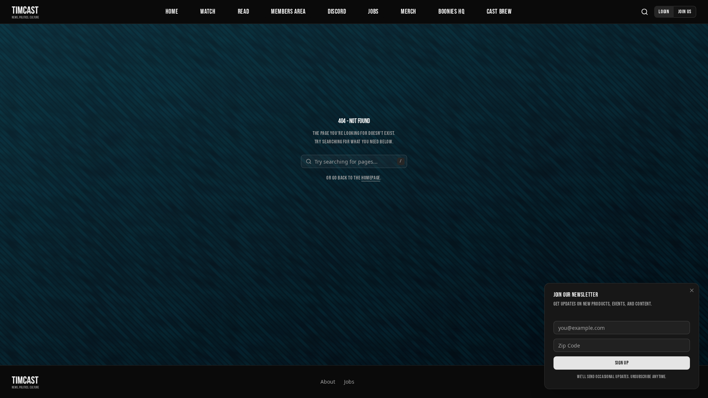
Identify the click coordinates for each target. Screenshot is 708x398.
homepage (370, 178)
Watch (207, 11)
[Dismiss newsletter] (691, 290)
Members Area (288, 11)
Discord (337, 11)
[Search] (644, 11)
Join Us (684, 11)
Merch (408, 11)
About (327, 381)
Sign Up (621, 363)
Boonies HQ (451, 11)
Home (172, 11)
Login (664, 11)
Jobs (373, 11)
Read (243, 11)
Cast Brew (499, 11)
